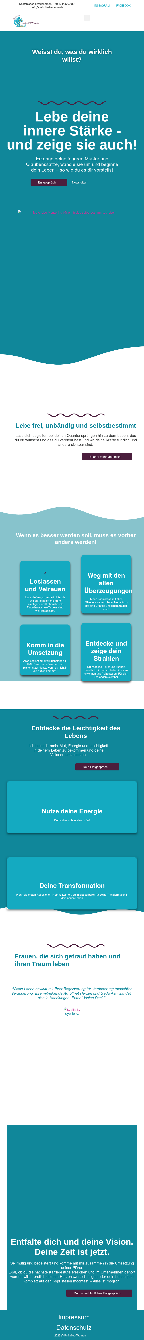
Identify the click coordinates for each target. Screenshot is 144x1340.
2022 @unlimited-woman (70, 1335)
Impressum (74, 1316)
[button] (87, 18)
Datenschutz (74, 1327)
